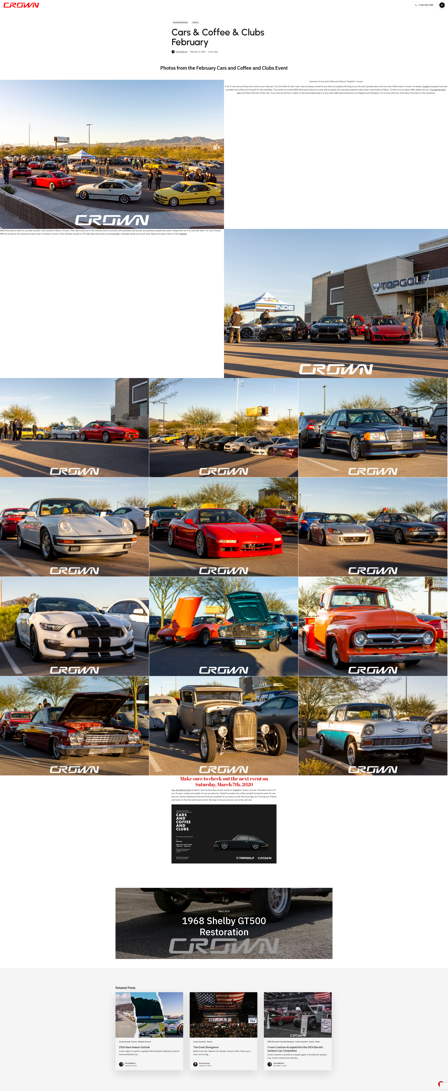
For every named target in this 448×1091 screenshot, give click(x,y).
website (183, 234)
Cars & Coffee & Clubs (181, 790)
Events (195, 22)
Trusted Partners (438, 89)
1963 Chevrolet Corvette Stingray (280, 1042)
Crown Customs (199, 1042)
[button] (442, 5)
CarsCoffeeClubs (180, 22)
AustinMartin (181, 51)
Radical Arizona (144, 1042)
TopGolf (426, 86)
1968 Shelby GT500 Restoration (224, 923)
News (317, 1042)
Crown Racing (124, 1042)
